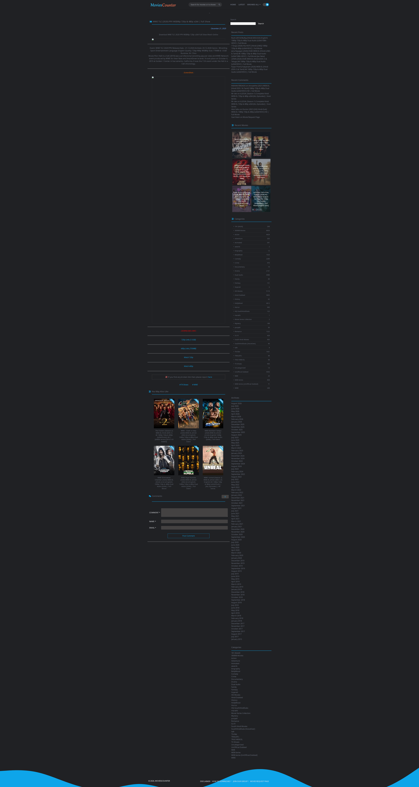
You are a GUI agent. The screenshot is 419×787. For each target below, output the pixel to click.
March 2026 (236, 416)
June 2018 (235, 608)
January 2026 (236, 422)
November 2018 (237, 594)
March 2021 (236, 521)
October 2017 (237, 629)
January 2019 (236, 589)
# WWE (195, 384)
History (234, 700)
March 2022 (236, 490)
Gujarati (234, 692)
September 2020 (238, 537)
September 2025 (238, 432)
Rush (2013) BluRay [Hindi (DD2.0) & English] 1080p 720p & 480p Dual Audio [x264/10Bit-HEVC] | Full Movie (249, 40)
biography (235, 668)
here (210, 377)
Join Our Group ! (240, 781)
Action (234, 658)
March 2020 (236, 553)
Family (234, 687)
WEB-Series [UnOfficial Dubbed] (244, 755)
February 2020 (237, 555)
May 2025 (235, 443)
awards (234, 666)
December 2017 (237, 623)
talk (232, 731)
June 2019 (235, 576)
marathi (234, 710)
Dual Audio (235, 684)
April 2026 (235, 414)
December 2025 (237, 424)
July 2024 (235, 469)
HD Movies (235, 695)
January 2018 (236, 621)
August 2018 (236, 602)
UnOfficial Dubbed (239, 747)
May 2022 (235, 484)
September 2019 (238, 568)
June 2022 (235, 482)
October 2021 (237, 503)
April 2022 (235, 487)
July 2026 (235, 406)
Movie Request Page (251, 117)
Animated (235, 663)
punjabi (234, 718)
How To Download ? (221, 781)
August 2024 (236, 466)
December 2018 (237, 592)
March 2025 (236, 448)
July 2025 (235, 437)
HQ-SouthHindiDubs (239, 708)
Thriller (234, 734)
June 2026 (235, 408)
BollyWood (235, 671)
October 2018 (237, 597)
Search (233, 19)
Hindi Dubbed (237, 697)
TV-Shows (235, 742)
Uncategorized (237, 744)
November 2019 (237, 563)
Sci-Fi (233, 723)
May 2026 (235, 411)
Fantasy (234, 689)
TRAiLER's (235, 737)
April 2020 (235, 550)
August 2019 (236, 571)
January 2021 (236, 526)
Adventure (235, 661)
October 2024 (237, 461)
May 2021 (235, 516)
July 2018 (235, 605)
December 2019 (237, 560)
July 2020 (235, 542)
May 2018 (235, 610)
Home (233, 4)
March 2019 (236, 584)
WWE (233, 758)
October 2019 (237, 566)
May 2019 (235, 579)
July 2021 (235, 511)
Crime (233, 676)
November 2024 (237, 458)
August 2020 (236, 539)
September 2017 (238, 631)
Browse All (253, 4)
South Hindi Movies (239, 726)
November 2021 (237, 500)
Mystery (234, 716)
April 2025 (235, 445)
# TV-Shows (183, 384)
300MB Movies (237, 655)
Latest (242, 4)
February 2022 (237, 492)
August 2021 (236, 508)
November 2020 (237, 532)
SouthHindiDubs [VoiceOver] (243, 729)
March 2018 (236, 615)
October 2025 (237, 429)
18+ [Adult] (235, 653)
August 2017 (236, 634)
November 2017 (237, 626)
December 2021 (237, 498)
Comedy (234, 674)
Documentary (237, 679)
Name (152, 521)
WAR (233, 750)
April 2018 (235, 613)
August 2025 (236, 435)
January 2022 (236, 495)
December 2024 (237, 456)
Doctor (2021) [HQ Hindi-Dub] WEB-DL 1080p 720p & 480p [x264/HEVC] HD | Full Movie (250, 112)
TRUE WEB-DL (237, 739)
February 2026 (237, 419)
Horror (234, 705)
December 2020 (237, 529)
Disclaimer (205, 781)
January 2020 (236, 558)
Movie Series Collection (240, 713)
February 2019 (237, 587)
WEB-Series (236, 752)
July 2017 (235, 636)
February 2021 (237, 524)
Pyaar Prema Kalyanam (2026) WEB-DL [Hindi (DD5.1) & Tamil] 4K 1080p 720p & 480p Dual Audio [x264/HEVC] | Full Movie (249, 69)
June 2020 (235, 545)
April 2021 (235, 518)
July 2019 (235, 574)
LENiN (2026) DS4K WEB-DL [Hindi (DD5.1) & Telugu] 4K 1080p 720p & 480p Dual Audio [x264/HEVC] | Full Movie (249, 61)
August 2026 (236, 403)
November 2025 (237, 427)
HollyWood (235, 703)
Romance (235, 721)
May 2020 (235, 547)
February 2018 (237, 618)
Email (152, 528)
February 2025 (237, 450)
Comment (154, 512)
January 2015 (236, 639)
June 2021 (235, 513)
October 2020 (237, 534)
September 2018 (238, 600)
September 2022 (238, 474)
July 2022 (235, 479)
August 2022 (236, 477)
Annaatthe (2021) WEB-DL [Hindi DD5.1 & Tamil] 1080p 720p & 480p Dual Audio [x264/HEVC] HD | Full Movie (250, 88)
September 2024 (238, 463)
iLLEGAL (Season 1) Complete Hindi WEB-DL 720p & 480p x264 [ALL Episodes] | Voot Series (251, 96)
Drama (234, 682)
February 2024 (237, 471)
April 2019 (235, 581)
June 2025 (235, 440)
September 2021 (238, 505)
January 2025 (236, 453)
